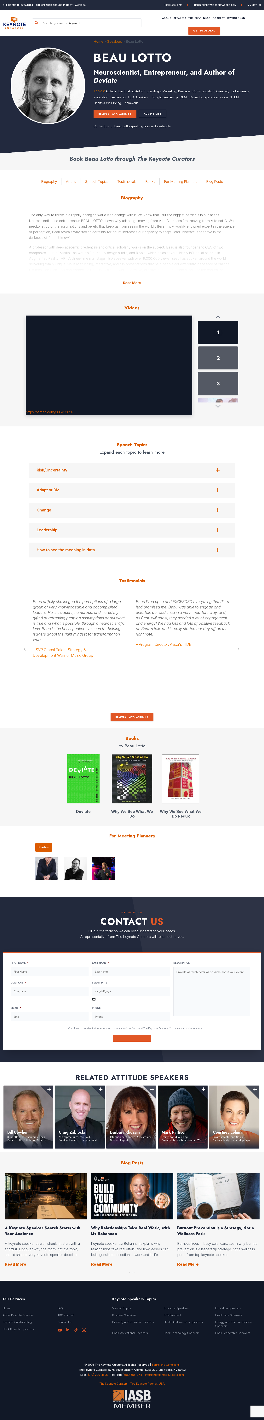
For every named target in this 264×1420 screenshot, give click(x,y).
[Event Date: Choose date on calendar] (94, 999)
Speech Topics (96, 182)
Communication (203, 91)
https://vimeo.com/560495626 (49, 412)
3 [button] (135, 1271)
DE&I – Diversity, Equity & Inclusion (204, 97)
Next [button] (239, 649)
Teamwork (130, 103)
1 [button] (129, 1271)
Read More (132, 283)
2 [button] (132, 1271)
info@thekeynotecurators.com (215, 5)
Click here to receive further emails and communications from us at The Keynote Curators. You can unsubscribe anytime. (135, 1028)
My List (254, 5)
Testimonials (126, 182)
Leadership (118, 97)
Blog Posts (214, 182)
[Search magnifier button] (36, 23)
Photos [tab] (43, 847)
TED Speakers (138, 97)
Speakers (114, 41)
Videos (71, 182)
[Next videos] (218, 406)
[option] (80, 611)
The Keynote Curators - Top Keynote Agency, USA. (132, 1383)
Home (98, 41)
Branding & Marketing (161, 91)
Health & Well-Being (107, 103)
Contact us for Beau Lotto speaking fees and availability (132, 126)
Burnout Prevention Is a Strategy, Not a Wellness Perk (43, 1231)
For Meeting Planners (181, 182)
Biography (49, 182)
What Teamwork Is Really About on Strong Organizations (218, 1231)
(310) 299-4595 (98, 1374)
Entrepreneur (240, 91)
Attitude (111, 91)
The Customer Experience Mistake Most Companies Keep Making (130, 1231)
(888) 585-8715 (173, 5)
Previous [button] (25, 649)
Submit (132, 1038)
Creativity (222, 91)
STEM (234, 97)
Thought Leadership (164, 97)
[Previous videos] (218, 317)
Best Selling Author (131, 91)
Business (184, 91)
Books (150, 182)
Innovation (101, 97)
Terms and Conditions (166, 1364)
